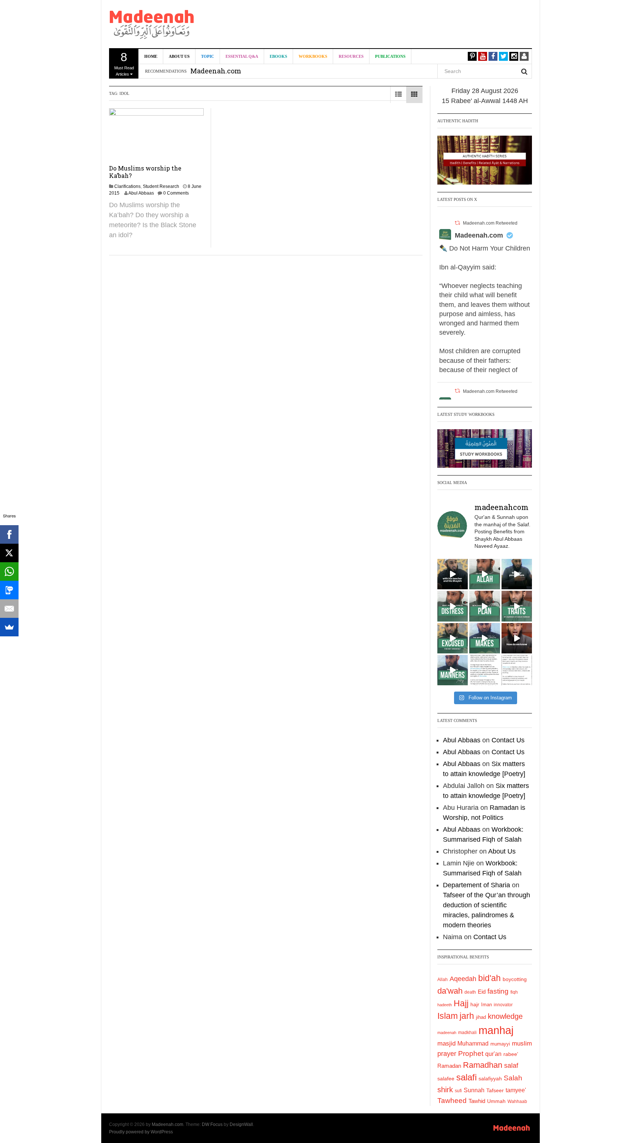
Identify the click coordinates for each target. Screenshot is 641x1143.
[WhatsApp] (9, 571)
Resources (351, 56)
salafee (445, 1078)
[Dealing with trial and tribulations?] (484, 606)
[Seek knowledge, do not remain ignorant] (452, 638)
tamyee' (516, 1090)
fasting (498, 991)
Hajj (461, 1003)
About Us (179, 56)
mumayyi (500, 1044)
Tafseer (495, 1090)
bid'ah (489, 978)
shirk (445, 1090)
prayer (446, 1053)
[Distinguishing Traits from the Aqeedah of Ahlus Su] (517, 606)
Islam (447, 1016)
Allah (442, 979)
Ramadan (449, 1066)
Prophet (470, 1053)
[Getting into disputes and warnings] (452, 574)
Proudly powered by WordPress (141, 1131)
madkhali (467, 1032)
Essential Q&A (242, 56)
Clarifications (127, 186)
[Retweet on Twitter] (457, 223)
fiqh (514, 992)
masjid (446, 1043)
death (470, 992)
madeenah (446, 1032)
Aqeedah (463, 979)
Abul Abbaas (141, 193)
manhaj (496, 1030)
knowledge (505, 1016)
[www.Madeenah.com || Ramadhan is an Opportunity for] (517, 670)
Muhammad (473, 1043)
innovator (503, 1004)
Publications (390, 56)
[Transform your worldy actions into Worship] (484, 638)
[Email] (9, 608)
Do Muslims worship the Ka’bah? (145, 171)
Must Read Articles (124, 63)
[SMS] (9, 590)
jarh (467, 1016)
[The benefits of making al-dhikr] (452, 606)
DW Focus (212, 1124)
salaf (511, 1065)
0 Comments (176, 193)
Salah (513, 1078)
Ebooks (278, 56)
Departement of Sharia (476, 885)
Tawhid (477, 1101)
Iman (486, 1004)
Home (150, 56)
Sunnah (474, 1090)
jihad (481, 1017)
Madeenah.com (479, 235)
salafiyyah (490, 1078)
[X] (9, 553)
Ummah (496, 1101)
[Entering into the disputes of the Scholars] (452, 670)
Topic (207, 56)
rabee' (510, 1054)
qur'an (493, 1053)
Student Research (161, 186)
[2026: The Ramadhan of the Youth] (484, 670)
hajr (474, 1004)
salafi (466, 1077)
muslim (522, 1043)
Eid (482, 991)
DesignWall (241, 1124)
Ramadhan (482, 1065)
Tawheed (452, 1100)
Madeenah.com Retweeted (490, 223)
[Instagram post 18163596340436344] (517, 638)
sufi (458, 1090)
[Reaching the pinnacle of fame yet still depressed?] (517, 574)
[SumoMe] (9, 627)
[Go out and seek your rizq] (484, 574)
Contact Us (508, 740)
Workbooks (313, 56)
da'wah (450, 990)
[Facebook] (9, 534)
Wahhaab (517, 1101)
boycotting (515, 979)
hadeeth (444, 1005)
